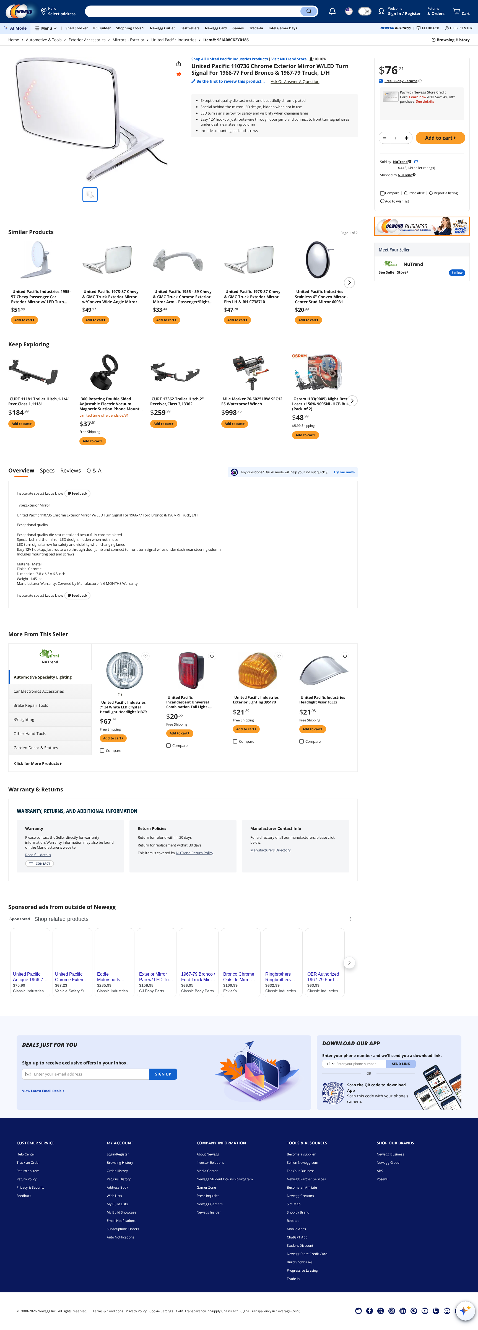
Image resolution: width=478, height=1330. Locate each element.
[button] (59, 11)
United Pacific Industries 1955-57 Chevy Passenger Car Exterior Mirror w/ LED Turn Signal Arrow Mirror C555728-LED (41, 296)
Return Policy (27, 1179)
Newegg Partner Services (306, 1179)
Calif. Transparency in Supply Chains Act (207, 1311)
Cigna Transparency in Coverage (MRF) (270, 1311)
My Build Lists (117, 1204)
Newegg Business (390, 1154)
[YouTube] (425, 1310)
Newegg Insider (209, 1212)
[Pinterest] (413, 1310)
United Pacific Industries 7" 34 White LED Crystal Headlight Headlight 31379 (123, 707)
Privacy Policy (136, 1311)
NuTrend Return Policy (194, 852)
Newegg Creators (300, 1195)
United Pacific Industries (173, 39)
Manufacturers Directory (270, 850)
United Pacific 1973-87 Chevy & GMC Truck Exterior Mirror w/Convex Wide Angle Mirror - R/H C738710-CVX (111, 296)
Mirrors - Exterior (128, 39)
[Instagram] (391, 1310)
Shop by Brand (298, 1212)
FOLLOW (457, 272)
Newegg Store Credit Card (307, 1253)
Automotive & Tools (44, 39)
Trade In (293, 1278)
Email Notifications (121, 1220)
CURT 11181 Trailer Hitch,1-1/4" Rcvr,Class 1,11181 (38, 401)
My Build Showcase (121, 1212)
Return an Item (28, 1170)
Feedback (79, 493)
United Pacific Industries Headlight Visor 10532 (322, 700)
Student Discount (300, 1245)
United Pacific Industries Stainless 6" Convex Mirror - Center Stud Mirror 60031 (321, 296)
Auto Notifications (120, 1237)
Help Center (26, 1154)
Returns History (119, 1179)
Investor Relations (210, 1162)
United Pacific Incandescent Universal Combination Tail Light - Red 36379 (187, 702)
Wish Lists (114, 1195)
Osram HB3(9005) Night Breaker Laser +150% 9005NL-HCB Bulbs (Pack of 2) (323, 403)
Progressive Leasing (302, 1270)
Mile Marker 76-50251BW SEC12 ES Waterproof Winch (251, 401)
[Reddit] (178, 74)
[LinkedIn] (403, 1310)
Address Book (117, 1187)
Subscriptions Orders (123, 1229)
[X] (380, 1310)
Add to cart (439, 137)
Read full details (38, 854)
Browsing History (120, 1162)
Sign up (163, 1074)
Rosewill (383, 1179)
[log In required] (145, 656)
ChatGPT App (297, 1237)
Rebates (293, 1220)
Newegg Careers (210, 1204)
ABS (380, 1170)
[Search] (308, 11)
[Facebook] (369, 1310)
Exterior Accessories (87, 39)
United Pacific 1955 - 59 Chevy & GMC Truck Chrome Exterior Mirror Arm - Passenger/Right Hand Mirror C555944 (182, 296)
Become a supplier (301, 1154)
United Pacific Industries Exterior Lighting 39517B (256, 700)
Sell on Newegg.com (302, 1162)
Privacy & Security (30, 1187)
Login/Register (118, 1154)
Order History (117, 1170)
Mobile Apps (296, 1229)
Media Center (207, 1170)
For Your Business (301, 1170)
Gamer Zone (206, 1187)
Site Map (293, 1204)
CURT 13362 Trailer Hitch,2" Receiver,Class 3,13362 (177, 401)
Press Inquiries (208, 1195)
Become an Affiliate (302, 1187)
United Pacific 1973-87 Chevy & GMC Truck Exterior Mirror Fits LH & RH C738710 (252, 296)
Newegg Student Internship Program (225, 1179)
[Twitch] (435, 1310)
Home (13, 39)
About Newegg (208, 1154)
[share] (178, 64)
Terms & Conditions (108, 1311)
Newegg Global (388, 1162)
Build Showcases (300, 1262)
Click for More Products (36, 763)
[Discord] (447, 1310)
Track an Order (28, 1162)
